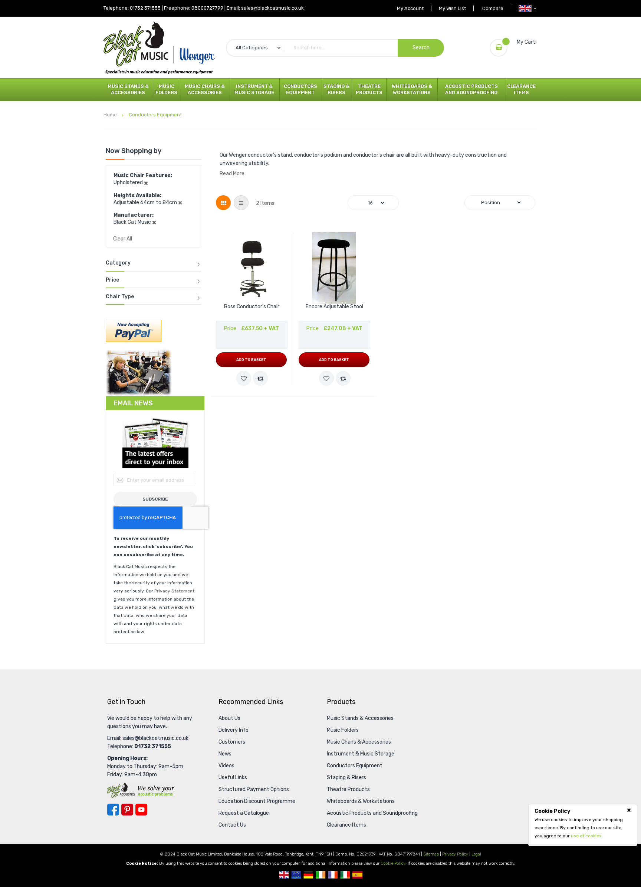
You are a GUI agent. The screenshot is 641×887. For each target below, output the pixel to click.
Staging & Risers (336, 89)
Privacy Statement (174, 591)
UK (284, 874)
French (333, 874)
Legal (476, 854)
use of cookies (586, 835)
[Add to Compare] (260, 378)
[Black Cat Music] (159, 47)
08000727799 (207, 8)
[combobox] (335, 48)
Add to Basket (251, 360)
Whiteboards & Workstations (412, 89)
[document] (583, 823)
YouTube (141, 809)
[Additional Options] (133, 331)
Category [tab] (118, 263)
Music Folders (166, 89)
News (224, 754)
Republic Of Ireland (321, 874)
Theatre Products (369, 89)
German (308, 874)
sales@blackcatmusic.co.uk (272, 8)
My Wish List (452, 8)
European (296, 874)
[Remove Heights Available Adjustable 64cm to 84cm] (180, 202)
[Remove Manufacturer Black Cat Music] (154, 222)
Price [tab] (112, 280)
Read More (232, 173)
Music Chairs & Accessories (205, 89)
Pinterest (127, 809)
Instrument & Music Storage (254, 89)
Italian (345, 874)
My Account (410, 8)
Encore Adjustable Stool (334, 307)
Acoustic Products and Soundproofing (471, 89)
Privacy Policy (455, 854)
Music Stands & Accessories (128, 89)
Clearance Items (521, 89)
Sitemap (431, 854)
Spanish (357, 874)
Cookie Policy (393, 863)
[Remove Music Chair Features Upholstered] (146, 182)
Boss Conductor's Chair (251, 307)
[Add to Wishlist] (243, 378)
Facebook (113, 809)
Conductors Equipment (300, 89)
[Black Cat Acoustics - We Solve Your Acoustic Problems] (140, 790)
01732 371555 (145, 8)
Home (110, 114)
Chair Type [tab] (120, 297)
